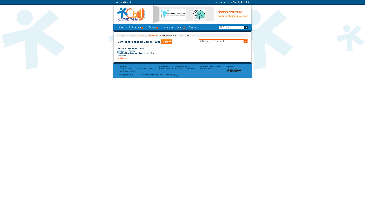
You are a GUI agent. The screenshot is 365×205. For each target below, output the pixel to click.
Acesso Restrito (124, 2)
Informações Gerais (173, 27)
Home (120, 27)
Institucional (135, 27)
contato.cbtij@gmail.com (233, 16)
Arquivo (152, 27)
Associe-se (194, 27)
